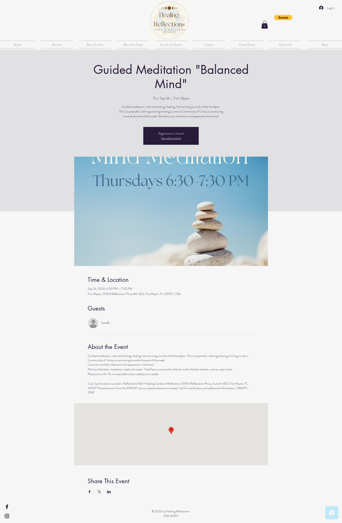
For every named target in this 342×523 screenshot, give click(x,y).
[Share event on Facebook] (89, 491)
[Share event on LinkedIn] (109, 491)
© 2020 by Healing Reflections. (171, 511)
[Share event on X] (99, 491)
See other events (171, 138)
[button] (283, 17)
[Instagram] (7, 516)
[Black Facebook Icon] (7, 507)
